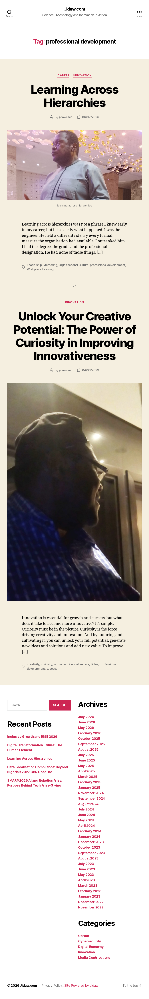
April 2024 (86, 826)
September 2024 (91, 798)
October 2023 (89, 847)
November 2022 (91, 907)
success (52, 668)
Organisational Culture (73, 265)
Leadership (34, 265)
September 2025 (91, 744)
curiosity (46, 664)
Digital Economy (91, 947)
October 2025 (89, 738)
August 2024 (88, 804)
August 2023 (88, 858)
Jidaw (94, 664)
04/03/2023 (90, 370)
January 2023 (89, 896)
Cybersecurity (89, 941)
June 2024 (86, 815)
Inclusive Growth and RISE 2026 (32, 736)
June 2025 (86, 760)
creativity (33, 664)
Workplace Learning (40, 269)
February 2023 (89, 891)
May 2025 (86, 766)
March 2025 (87, 777)
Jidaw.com (74, 9)
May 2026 (86, 728)
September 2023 (91, 853)
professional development (107, 265)
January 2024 (89, 836)
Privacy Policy (51, 985)
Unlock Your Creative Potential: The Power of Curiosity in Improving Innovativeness (74, 336)
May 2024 (86, 820)
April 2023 (86, 880)
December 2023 (91, 842)
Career (63, 75)
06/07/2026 (90, 117)
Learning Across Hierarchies (74, 96)
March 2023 (87, 885)
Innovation (82, 75)
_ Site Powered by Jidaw (80, 985)
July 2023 (86, 864)
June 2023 (86, 869)
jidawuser (65, 117)
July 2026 (86, 717)
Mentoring (50, 265)
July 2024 (86, 809)
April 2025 (86, 771)
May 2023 (86, 875)
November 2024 (91, 793)
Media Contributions (94, 957)
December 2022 (91, 902)
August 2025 (88, 749)
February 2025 (89, 782)
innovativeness (79, 664)
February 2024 (89, 831)
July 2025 (86, 755)
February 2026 (89, 733)
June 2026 (86, 722)
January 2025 (89, 787)
